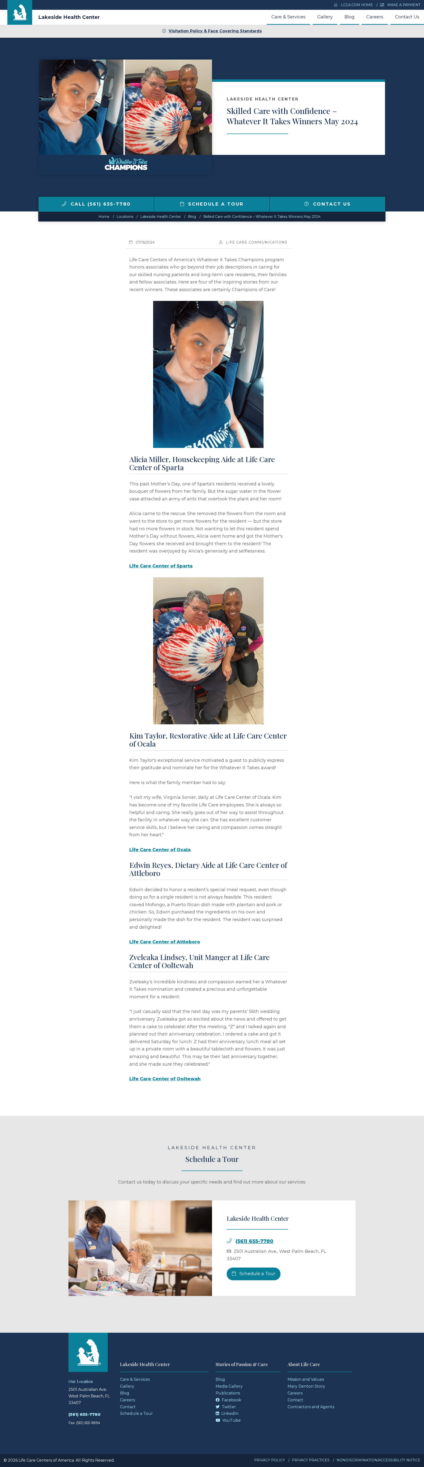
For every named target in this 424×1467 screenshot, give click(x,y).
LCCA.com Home (356, 5)
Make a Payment (403, 5)
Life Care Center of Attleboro (164, 942)
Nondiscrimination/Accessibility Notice (378, 1460)
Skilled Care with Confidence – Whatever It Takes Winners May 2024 (261, 216)
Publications (228, 1393)
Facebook (231, 1400)
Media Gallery (229, 1386)
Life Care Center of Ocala (160, 849)
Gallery (325, 17)
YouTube (231, 1420)
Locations (125, 216)
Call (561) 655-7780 (100, 204)
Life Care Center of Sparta (161, 566)
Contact (128, 1407)
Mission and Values (306, 1379)
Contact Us (407, 17)
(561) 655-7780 (254, 1241)
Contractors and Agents (311, 1407)
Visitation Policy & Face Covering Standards (215, 31)
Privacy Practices (311, 1460)
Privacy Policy (269, 1460)
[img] (64, 204)
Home (103, 216)
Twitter (228, 1407)
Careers (374, 17)
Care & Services (288, 17)
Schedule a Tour (215, 204)
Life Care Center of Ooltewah (165, 1079)
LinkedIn (229, 1413)
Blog (349, 17)
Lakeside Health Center (69, 17)
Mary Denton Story (306, 1386)
